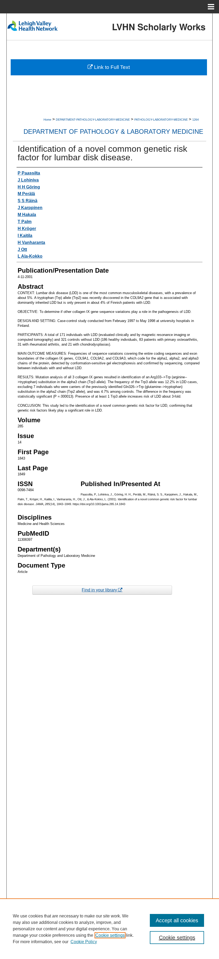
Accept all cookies (177, 920)
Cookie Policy (84, 941)
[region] (109, 928)
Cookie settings (110, 935)
